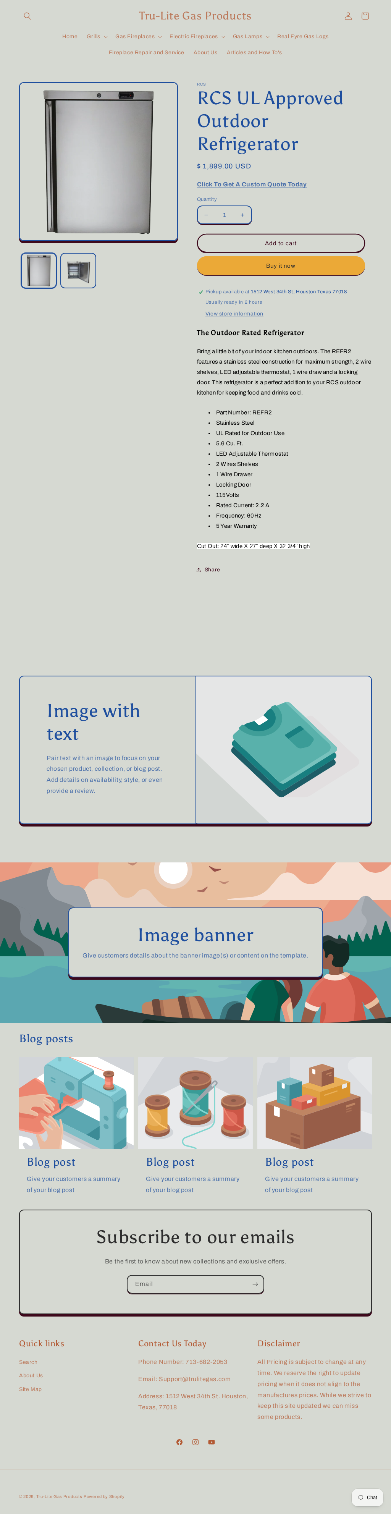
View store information (234, 314)
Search (28, 1362)
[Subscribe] (255, 1284)
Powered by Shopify (104, 1496)
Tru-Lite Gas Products (59, 1496)
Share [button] (212, 570)
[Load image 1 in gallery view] (39, 270)
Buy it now (281, 266)
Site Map (30, 1389)
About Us (31, 1375)
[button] (27, 16)
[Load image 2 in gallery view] (78, 270)
